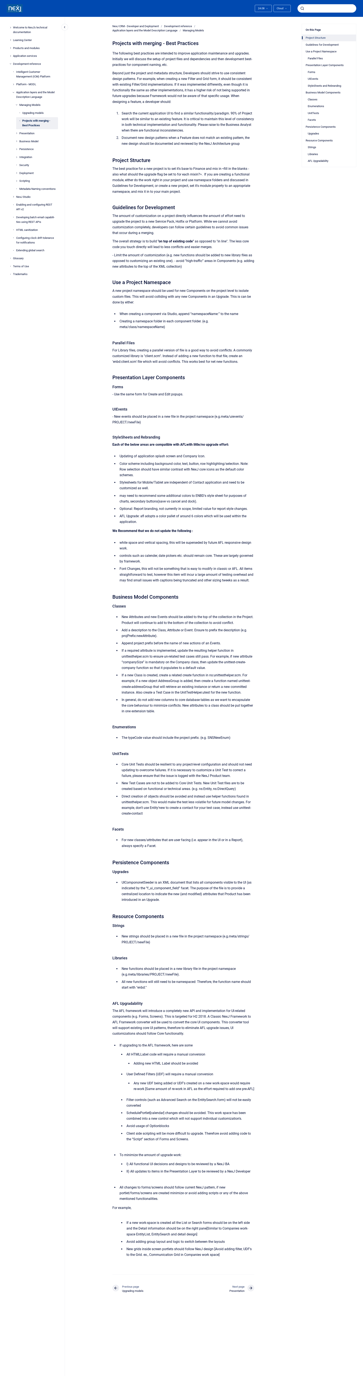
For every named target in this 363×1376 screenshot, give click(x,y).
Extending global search (30, 250)
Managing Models (30, 104)
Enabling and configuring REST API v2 (34, 207)
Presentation (26, 133)
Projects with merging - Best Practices (36, 123)
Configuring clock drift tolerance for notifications (35, 240)
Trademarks (20, 274)
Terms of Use (21, 266)
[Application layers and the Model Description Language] (13, 92)
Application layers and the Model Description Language (35, 94)
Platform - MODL (26, 84)
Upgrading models (33, 112)
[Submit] (302, 8)
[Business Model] (16, 141)
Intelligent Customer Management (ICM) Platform (33, 74)
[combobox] (327, 8)
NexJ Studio (23, 196)
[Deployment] (16, 173)
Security (24, 164)
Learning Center (22, 40)
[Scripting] (16, 181)
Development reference (27, 63)
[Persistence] (16, 149)
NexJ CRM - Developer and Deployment (135, 26)
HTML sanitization (27, 229)
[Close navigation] (64, 27)
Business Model (28, 141)
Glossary (18, 258)
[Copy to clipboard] (110, 160)
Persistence (26, 149)
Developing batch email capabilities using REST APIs (35, 219)
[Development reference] (10, 63)
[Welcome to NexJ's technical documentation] (10, 27)
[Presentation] (16, 133)
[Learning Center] (10, 40)
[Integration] (16, 157)
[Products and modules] (10, 48)
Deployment (26, 172)
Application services (25, 55)
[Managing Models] (16, 104)
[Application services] (10, 56)
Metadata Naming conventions (37, 188)
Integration (25, 157)
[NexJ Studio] (13, 196)
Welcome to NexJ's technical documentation (30, 30)
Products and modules (26, 47)
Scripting (24, 180)
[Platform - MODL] (13, 84)
